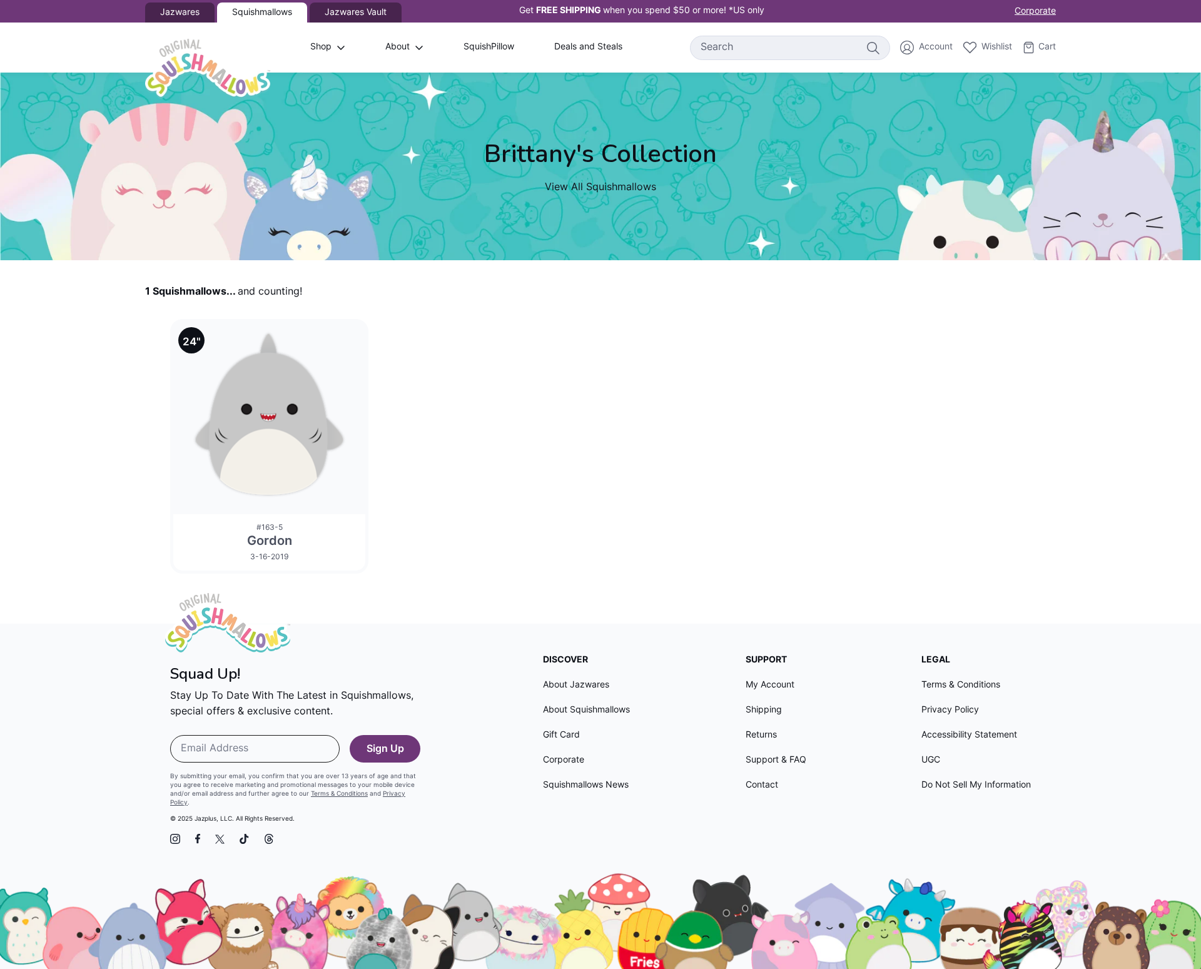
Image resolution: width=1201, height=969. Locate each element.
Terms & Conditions (339, 794)
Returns (761, 735)
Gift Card (561, 735)
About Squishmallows (586, 710)
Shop (321, 47)
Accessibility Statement (969, 735)
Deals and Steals (588, 47)
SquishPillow (489, 47)
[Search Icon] (872, 47)
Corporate (1035, 11)
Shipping (764, 710)
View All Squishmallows (600, 188)
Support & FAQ (776, 760)
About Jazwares (576, 685)
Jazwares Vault (356, 13)
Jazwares (180, 13)
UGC (930, 760)
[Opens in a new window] (175, 839)
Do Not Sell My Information (976, 785)
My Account (770, 685)
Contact (762, 785)
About (397, 47)
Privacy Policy (950, 710)
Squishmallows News (586, 785)
